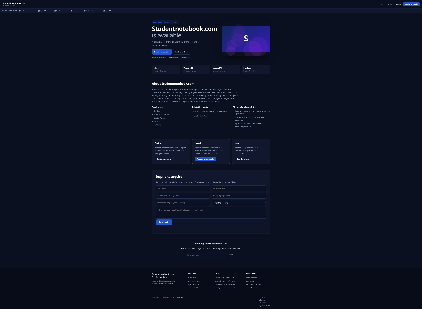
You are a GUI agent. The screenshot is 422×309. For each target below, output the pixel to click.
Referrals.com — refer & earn (225, 281)
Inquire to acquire (411, 4)
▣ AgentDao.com (42, 11)
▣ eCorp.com (73, 11)
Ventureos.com (251, 278)
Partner (390, 4)
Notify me (231, 255)
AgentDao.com (251, 288)
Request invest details (205, 159)
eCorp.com (192, 278)
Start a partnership (164, 159)
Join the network (243, 159)
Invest (398, 4)
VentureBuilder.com (195, 288)
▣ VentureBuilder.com (24, 11)
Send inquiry (164, 222)
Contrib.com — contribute (224, 278)
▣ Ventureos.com (58, 11)
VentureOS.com (194, 281)
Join (381, 4)
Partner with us (181, 52)
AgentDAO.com (193, 284)
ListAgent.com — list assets (225, 284)
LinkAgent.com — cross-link (225, 288)
